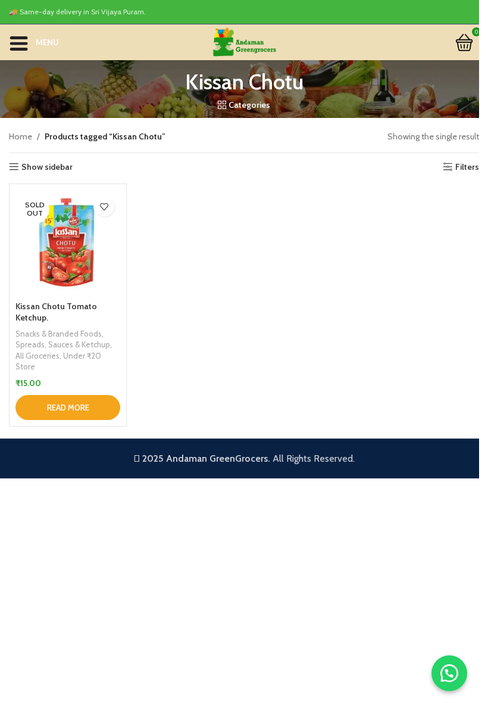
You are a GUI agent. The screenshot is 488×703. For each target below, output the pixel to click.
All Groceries (37, 355)
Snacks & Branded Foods (58, 333)
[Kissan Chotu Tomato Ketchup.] (67, 242)
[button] (449, 673)
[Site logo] (244, 41)
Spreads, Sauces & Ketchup (62, 344)
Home (20, 136)
